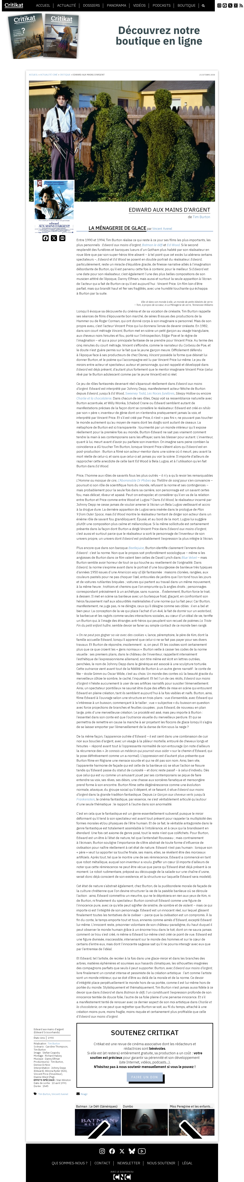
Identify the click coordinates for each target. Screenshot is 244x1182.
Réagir (84, 1094)
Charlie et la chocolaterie (94, 398)
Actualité (66, 5)
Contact (102, 1163)
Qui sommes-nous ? (69, 1163)
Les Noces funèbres (160, 393)
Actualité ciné (49, 74)
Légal (187, 1163)
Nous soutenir (161, 1163)
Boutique (187, 5)
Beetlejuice (136, 548)
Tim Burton (54, 1043)
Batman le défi (152, 245)
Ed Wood (173, 245)
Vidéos (139, 5)
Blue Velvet (189, 557)
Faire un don (144, 1077)
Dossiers (91, 5)
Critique (65, 74)
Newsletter (128, 1163)
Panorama (116, 5)
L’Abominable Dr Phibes (134, 480)
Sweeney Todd (135, 393)
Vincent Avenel (59, 1094)
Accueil (43, 5)
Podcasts (162, 5)
